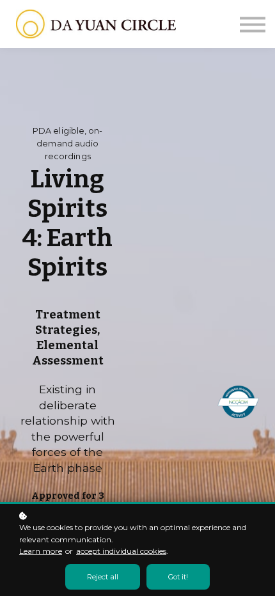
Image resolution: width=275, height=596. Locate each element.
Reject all (102, 576)
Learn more (40, 551)
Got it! (178, 576)
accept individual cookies (121, 551)
